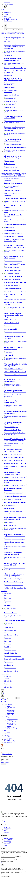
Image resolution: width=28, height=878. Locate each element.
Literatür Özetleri (11, 710)
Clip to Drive (7, 843)
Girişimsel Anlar (9, 33)
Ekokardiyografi (11, 174)
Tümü (2, 32)
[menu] (2, 691)
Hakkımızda (7, 2)
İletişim (5, 845)
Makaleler (6, 832)
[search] (5, 26)
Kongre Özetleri (11, 714)
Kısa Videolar (7, 828)
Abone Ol (18, 856)
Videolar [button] (6, 14)
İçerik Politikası (7, 842)
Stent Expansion (8, 21)
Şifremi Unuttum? (5, 762)
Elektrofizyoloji (19, 173)
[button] (8, 704)
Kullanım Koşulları (8, 838)
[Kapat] (2, 865)
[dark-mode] (2, 745)
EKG (5, 591)
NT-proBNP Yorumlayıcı (10, 741)
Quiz (5, 830)
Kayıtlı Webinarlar (9, 176)
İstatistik (3, 176)
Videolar (6, 829)
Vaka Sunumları (8, 32)
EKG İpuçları (15, 32)
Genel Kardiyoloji (11, 721)
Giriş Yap (6, 4)
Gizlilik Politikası (8, 839)
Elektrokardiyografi (19, 174)
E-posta (2, 759)
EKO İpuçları (16, 33)
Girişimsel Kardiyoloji (9, 173)
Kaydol (11, 4)
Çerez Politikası (7, 841)
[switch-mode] (5, 6)
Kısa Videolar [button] (7, 12)
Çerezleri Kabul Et (5, 876)
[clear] (19, 29)
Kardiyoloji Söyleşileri (19, 176)
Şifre (2, 761)
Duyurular (6, 674)
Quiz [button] (5, 16)
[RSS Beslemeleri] (4, 822)
